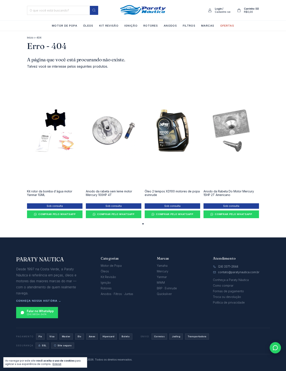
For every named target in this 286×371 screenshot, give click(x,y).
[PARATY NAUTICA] (143, 10)
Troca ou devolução (227, 297)
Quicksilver (164, 294)
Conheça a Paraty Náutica (231, 280)
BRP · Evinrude (167, 288)
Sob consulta (55, 205)
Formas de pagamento (228, 291)
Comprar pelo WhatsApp (57, 214)
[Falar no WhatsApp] (275, 347)
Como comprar (223, 285)
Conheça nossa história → (38, 300)
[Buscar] (94, 10)
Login (218, 8)
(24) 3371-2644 (228, 266)
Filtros (189, 25)
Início (30, 37)
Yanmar (162, 277)
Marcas (207, 25)
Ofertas (227, 25)
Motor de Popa (64, 25)
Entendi (57, 364)
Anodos (170, 25)
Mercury (162, 271)
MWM (161, 282)
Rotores (150, 25)
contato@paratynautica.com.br (238, 272)
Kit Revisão (109, 25)
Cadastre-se (223, 11)
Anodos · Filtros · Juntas (117, 294)
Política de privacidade (229, 302)
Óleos (88, 25)
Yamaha (162, 265)
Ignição (131, 25)
